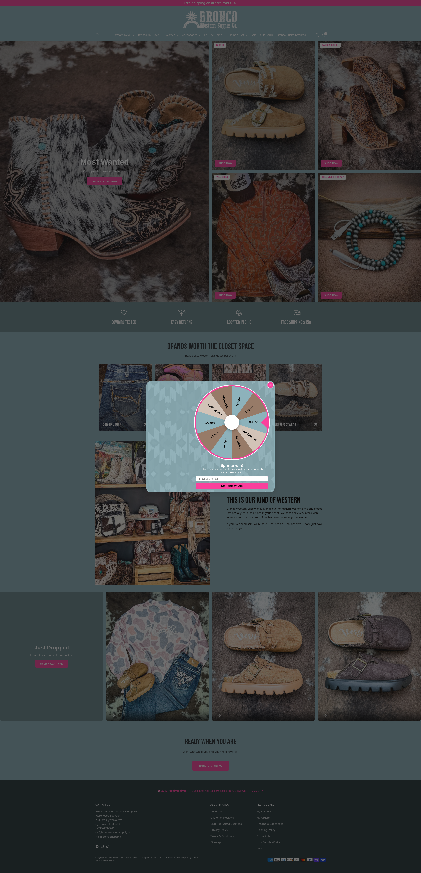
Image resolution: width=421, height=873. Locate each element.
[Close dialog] (270, 385)
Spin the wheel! (232, 485)
